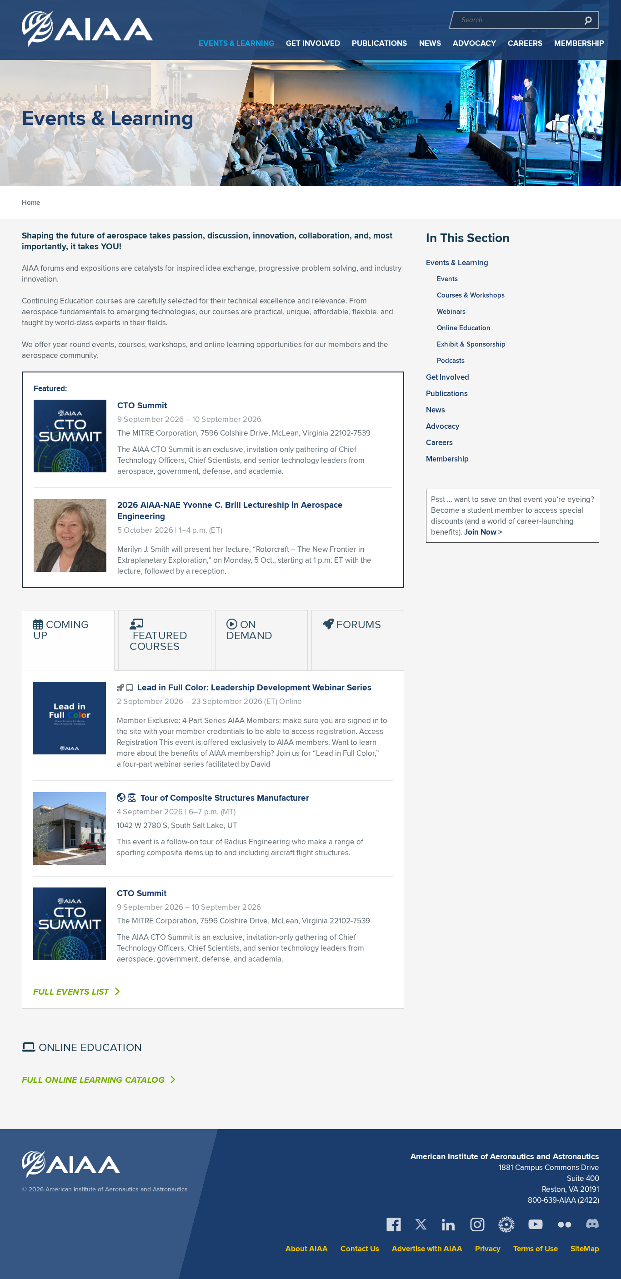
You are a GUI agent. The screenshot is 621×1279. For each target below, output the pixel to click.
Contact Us (360, 1248)
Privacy (488, 1248)
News (430, 43)
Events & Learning (236, 43)
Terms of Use (535, 1248)
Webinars (451, 312)
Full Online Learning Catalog (94, 1079)
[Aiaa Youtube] (535, 1224)
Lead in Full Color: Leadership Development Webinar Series (253, 687)
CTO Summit (142, 405)
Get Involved (313, 43)
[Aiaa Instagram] (477, 1224)
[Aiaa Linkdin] (448, 1224)
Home (31, 203)
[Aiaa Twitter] (421, 1224)
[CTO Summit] (70, 436)
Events (447, 279)
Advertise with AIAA (427, 1248)
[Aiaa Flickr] (564, 1224)
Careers (525, 43)
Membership (579, 43)
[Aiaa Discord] (592, 1224)
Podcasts (451, 361)
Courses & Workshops (471, 295)
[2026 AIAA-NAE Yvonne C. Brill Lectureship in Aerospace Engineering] (70, 535)
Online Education (464, 328)
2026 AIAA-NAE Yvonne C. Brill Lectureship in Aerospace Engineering (230, 510)
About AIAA (306, 1248)
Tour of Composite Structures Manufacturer (223, 797)
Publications (379, 43)
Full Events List (72, 991)
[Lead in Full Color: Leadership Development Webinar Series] (69, 718)
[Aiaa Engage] (506, 1224)
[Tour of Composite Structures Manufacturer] (69, 828)
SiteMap (585, 1248)
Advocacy (474, 43)
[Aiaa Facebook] (393, 1224)
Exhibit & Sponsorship (471, 344)
